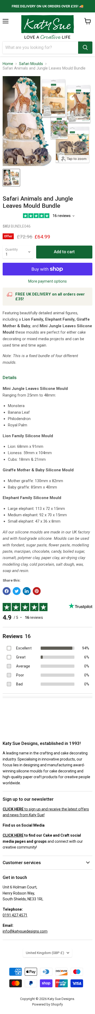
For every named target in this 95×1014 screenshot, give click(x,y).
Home (8, 64)
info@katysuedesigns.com (25, 931)
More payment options (47, 281)
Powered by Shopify (47, 1004)
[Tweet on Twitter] (17, 591)
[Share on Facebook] (7, 591)
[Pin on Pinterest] (37, 591)
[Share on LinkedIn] (27, 591)
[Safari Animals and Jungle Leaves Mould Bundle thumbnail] (11, 177)
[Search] (85, 48)
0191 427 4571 (15, 915)
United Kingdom (45, 953)
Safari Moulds (31, 64)
